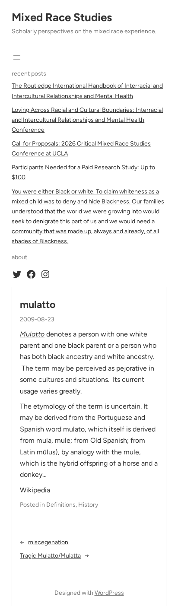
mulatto (38, 305)
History (88, 504)
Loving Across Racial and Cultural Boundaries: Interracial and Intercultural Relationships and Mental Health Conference (87, 119)
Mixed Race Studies (62, 17)
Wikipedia (35, 490)
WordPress (109, 592)
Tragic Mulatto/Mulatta (50, 555)
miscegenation (48, 542)
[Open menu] (17, 57)
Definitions (61, 504)
